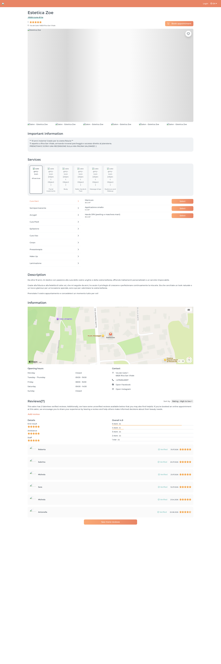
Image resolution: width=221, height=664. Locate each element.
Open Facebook (123, 402)
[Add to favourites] (188, 34)
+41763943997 (122, 397)
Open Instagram (123, 406)
